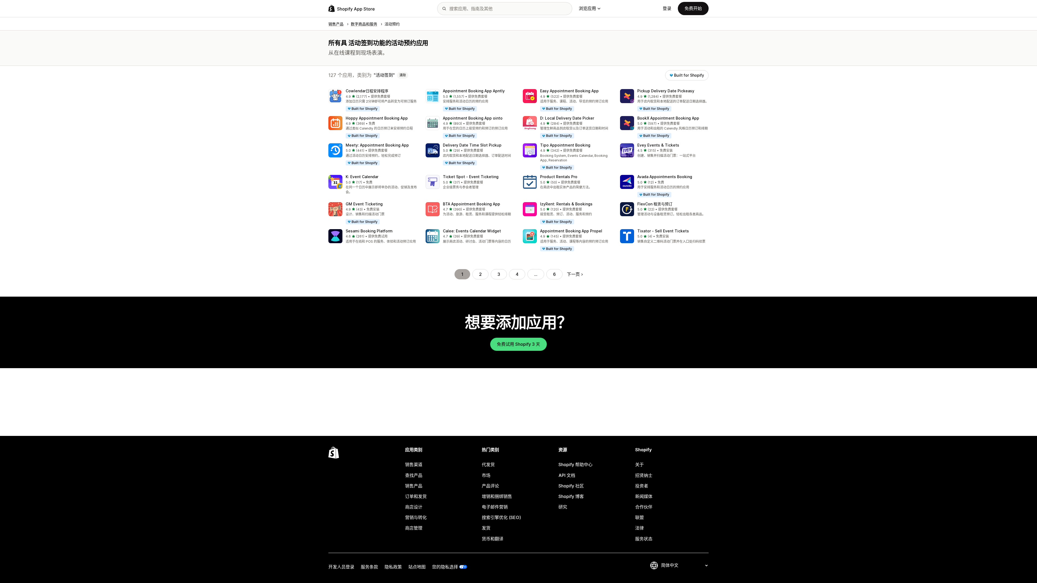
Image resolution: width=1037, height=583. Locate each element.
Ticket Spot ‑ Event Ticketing (471, 176)
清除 (402, 75)
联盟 (639, 517)
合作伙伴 (643, 507)
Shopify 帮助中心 (575, 464)
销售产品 (413, 486)
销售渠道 (413, 464)
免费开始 (693, 8)
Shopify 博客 (571, 496)
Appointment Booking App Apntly (474, 91)
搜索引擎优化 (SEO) (501, 517)
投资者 (641, 486)
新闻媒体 (643, 496)
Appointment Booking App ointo (473, 118)
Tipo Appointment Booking (565, 145)
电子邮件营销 (495, 507)
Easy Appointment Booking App (569, 91)
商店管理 (413, 528)
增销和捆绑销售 (497, 496)
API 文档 (566, 475)
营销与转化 (416, 517)
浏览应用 (587, 8)
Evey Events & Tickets (658, 145)
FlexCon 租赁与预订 (654, 204)
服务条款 (369, 567)
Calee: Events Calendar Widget (472, 231)
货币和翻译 (492, 538)
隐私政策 (393, 567)
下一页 (573, 274)
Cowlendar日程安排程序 (367, 91)
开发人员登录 (341, 567)
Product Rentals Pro (558, 176)
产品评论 (490, 486)
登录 (667, 8)
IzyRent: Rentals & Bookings (566, 204)
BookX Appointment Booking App (668, 118)
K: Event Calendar (362, 176)
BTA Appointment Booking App (471, 204)
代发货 (488, 464)
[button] (372, 100)
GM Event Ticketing (364, 204)
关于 (639, 464)
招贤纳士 (643, 475)
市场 (486, 475)
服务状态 (643, 538)
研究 (562, 507)
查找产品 (413, 475)
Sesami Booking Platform (369, 231)
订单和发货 (416, 496)
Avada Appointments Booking (664, 176)
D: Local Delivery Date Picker (567, 118)
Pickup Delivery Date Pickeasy (665, 91)
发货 (486, 528)
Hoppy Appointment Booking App (377, 118)
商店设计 (413, 507)
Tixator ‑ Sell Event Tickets (663, 231)
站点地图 (417, 567)
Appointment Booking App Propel (571, 231)
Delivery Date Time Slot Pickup (472, 145)
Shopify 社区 (571, 486)
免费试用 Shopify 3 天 (518, 344)
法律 (639, 528)
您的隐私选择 (445, 567)
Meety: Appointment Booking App (377, 145)
